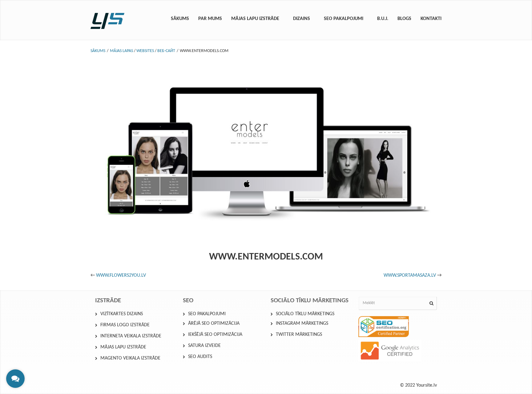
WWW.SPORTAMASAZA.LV (410, 275)
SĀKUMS (98, 51)
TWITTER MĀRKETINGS (299, 334)
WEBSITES (145, 51)
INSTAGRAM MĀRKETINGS (302, 323)
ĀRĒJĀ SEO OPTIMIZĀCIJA (214, 323)
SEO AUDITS (200, 356)
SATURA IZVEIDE (204, 345)
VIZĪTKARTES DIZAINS (121, 314)
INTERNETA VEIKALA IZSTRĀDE (130, 336)
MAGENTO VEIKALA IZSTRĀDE (130, 358)
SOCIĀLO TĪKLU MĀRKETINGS (305, 314)
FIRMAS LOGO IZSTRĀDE (125, 325)
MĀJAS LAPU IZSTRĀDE (123, 347)
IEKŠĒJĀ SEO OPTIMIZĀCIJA (215, 334)
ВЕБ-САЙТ (166, 51)
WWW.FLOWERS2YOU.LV (121, 275)
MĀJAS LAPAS (121, 51)
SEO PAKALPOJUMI (207, 314)
